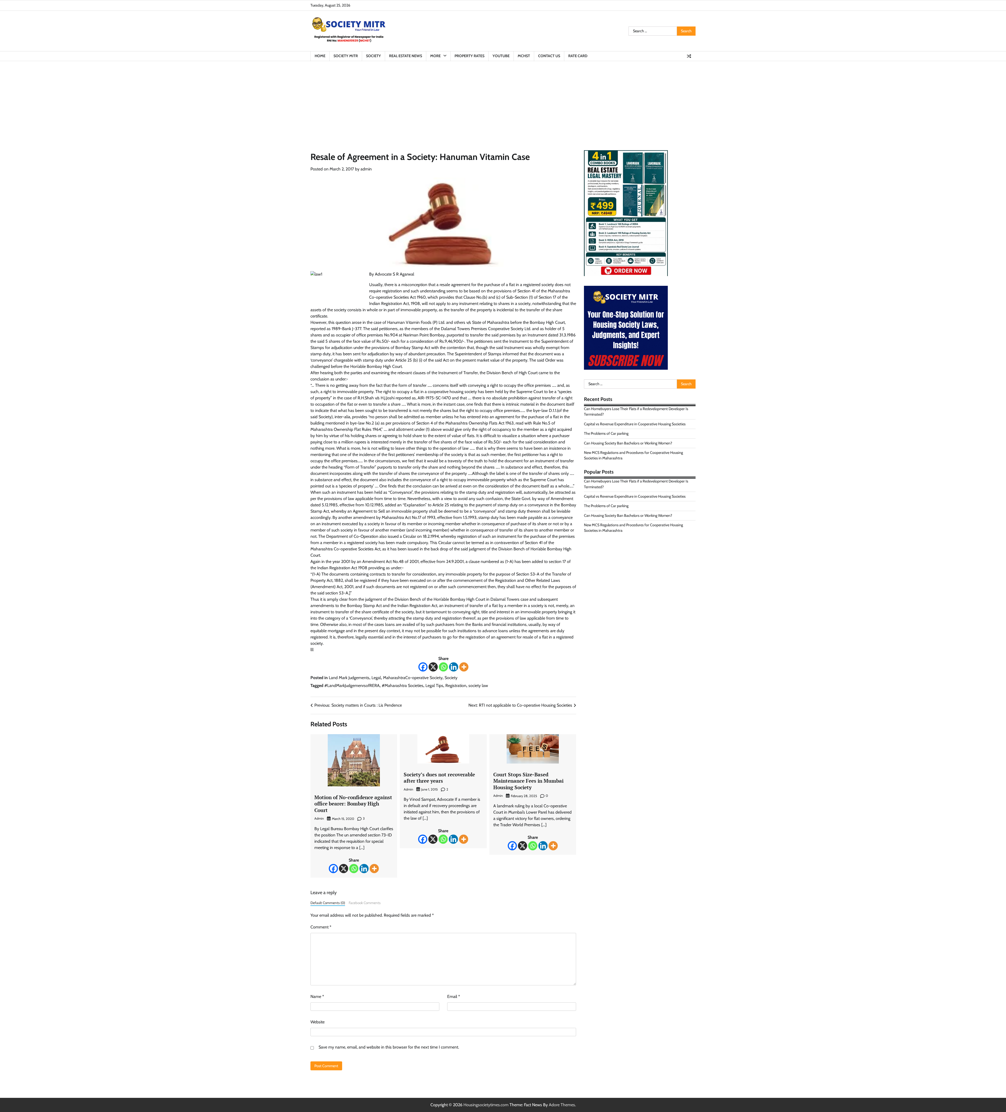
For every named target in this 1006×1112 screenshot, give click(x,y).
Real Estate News (405, 55)
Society (373, 55)
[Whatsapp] (443, 667)
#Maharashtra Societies (402, 685)
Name (317, 996)
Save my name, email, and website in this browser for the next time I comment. (389, 1047)
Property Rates (469, 55)
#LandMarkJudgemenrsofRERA (352, 685)
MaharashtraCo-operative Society (412, 677)
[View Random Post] (689, 56)
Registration (455, 685)
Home (320, 55)
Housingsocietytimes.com (486, 1104)
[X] (433, 667)
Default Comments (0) (327, 903)
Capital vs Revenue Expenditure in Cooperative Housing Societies (635, 424)
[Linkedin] (453, 667)
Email (453, 996)
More (435, 55)
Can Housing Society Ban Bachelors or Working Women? (628, 443)
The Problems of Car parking (606, 433)
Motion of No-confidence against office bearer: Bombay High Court (353, 804)
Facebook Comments (365, 903)
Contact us (549, 55)
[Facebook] (423, 667)
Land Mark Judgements (349, 677)
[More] (463, 667)
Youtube (501, 55)
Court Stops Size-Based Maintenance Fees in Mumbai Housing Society (528, 781)
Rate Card (577, 55)
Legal (376, 677)
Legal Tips (434, 685)
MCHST (524, 55)
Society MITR (345, 55)
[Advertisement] (503, 100)
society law (478, 685)
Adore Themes (562, 1104)
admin (366, 168)
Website (317, 1021)
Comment (320, 927)
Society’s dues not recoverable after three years (439, 777)
